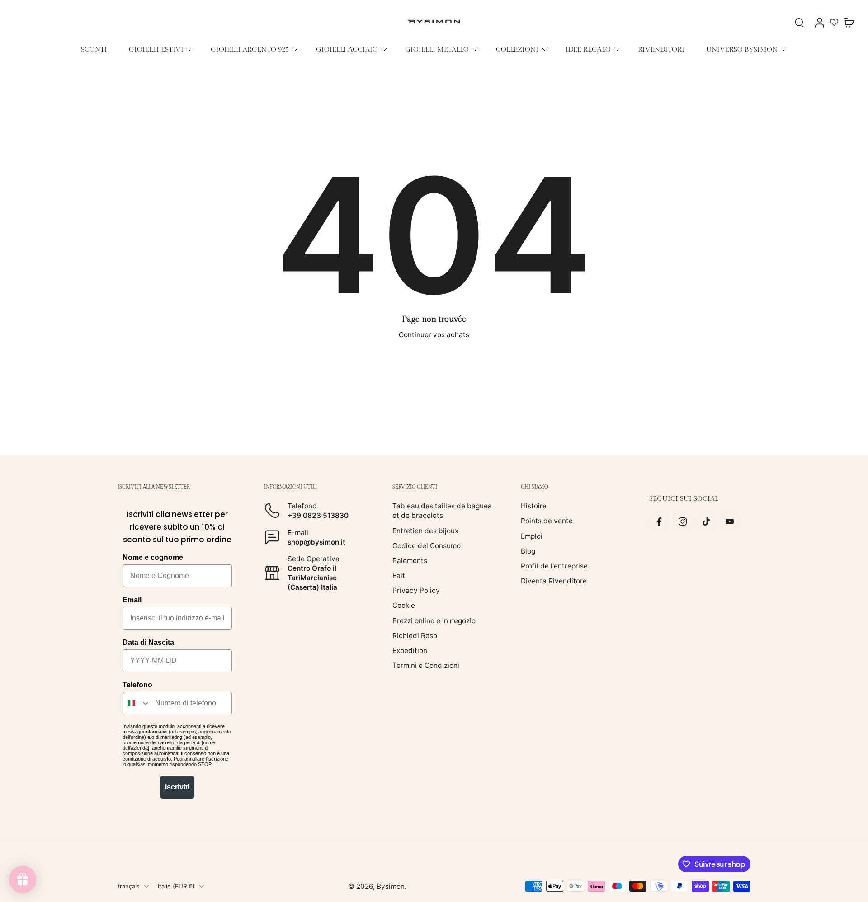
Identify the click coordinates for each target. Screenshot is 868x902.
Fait (398, 575)
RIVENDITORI (661, 49)
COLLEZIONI (517, 49)
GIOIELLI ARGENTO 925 (250, 49)
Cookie (403, 605)
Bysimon (391, 886)
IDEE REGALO (588, 49)
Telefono (137, 685)
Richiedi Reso (414, 635)
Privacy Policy (416, 590)
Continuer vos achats (434, 334)
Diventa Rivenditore (554, 581)
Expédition (409, 650)
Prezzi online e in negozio (434, 620)
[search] (799, 22)
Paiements (409, 560)
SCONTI (94, 49)
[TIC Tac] (706, 521)
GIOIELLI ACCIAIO (347, 49)
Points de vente (547, 521)
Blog (528, 551)
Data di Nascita (148, 642)
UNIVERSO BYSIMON (742, 49)
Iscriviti (177, 787)
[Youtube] (730, 521)
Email (132, 600)
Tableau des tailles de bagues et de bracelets (441, 511)
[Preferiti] (834, 22)
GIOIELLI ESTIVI (156, 49)
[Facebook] (659, 521)
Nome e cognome (153, 557)
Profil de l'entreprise (554, 566)
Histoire (534, 506)
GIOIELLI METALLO (437, 49)
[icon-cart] (849, 22)
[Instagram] (683, 521)
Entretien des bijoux (425, 530)
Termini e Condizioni (425, 665)
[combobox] (137, 703)
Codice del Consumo (426, 545)
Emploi (531, 536)
